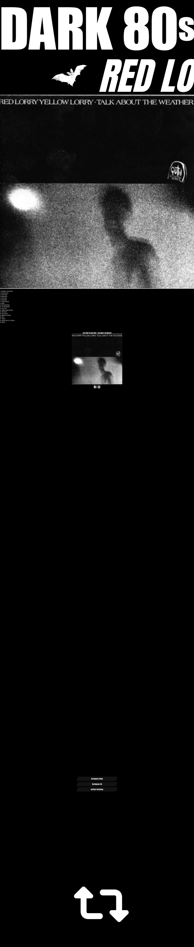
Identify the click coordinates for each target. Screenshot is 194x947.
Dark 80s (97, 28)
